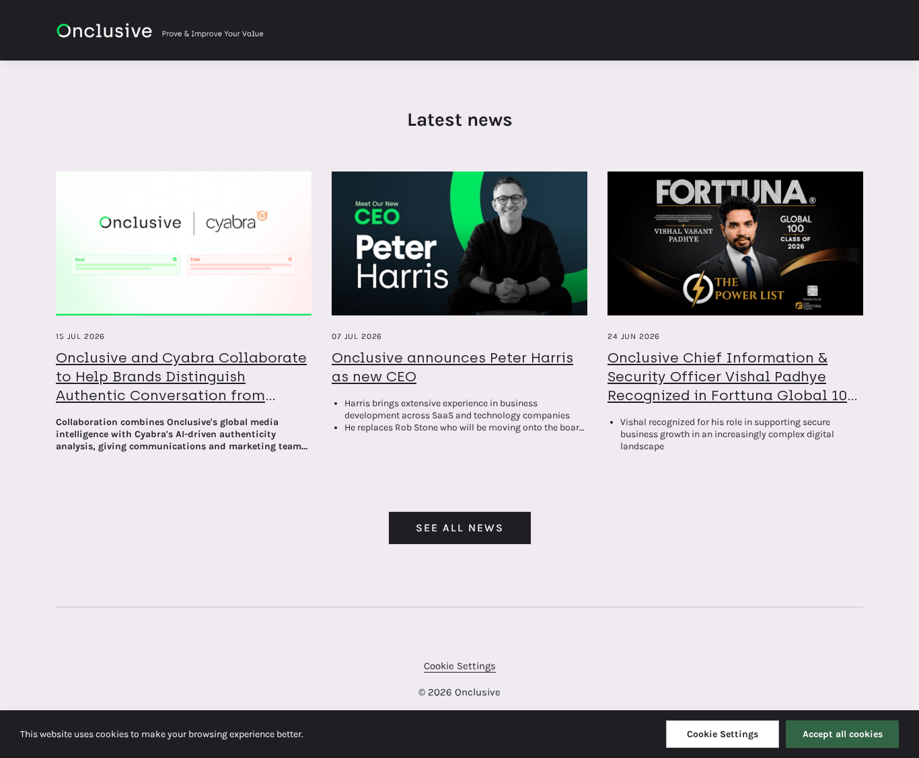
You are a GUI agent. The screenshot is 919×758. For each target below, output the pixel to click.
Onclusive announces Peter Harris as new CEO (452, 367)
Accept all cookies (843, 734)
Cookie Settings (460, 666)
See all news (460, 527)
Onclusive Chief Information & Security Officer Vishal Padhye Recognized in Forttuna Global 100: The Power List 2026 (734, 385)
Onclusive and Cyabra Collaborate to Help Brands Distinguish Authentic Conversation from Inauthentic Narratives (181, 385)
